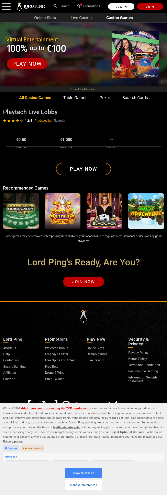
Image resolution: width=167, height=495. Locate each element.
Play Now (83, 169)
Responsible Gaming (143, 371)
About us (9, 348)
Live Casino (81, 17)
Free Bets (51, 367)
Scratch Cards (135, 97)
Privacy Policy (138, 353)
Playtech (59, 120)
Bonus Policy (137, 359)
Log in (121, 6)
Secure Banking (14, 367)
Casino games (97, 354)
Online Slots (45, 17)
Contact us (11, 360)
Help (6, 354)
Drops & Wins (54, 373)
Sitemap (9, 379)
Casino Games (119, 17)
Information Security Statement (143, 379)
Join (150, 6)
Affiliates (9, 373)
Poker (105, 97)
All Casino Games (35, 97)
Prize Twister (54, 379)
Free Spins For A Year (60, 360)
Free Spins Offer (56, 354)
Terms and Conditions (144, 365)
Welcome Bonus (56, 348)
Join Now (83, 281)
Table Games (75, 97)
